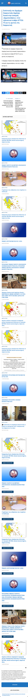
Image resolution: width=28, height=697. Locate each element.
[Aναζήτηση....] (26, 3)
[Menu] (2, 3)
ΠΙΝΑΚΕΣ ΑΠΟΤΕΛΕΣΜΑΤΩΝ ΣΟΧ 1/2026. (12, 241)
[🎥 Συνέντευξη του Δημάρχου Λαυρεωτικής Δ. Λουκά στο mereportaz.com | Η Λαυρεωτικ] (14, 413)
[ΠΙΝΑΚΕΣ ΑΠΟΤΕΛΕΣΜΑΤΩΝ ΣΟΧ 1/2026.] (14, 230)
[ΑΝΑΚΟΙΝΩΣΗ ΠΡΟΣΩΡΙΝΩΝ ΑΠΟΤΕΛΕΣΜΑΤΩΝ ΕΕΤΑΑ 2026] (14, 364)
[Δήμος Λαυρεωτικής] (14, 3)
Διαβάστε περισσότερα (7, 462)
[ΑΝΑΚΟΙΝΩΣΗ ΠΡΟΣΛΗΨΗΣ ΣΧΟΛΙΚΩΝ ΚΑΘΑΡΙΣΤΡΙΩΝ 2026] (14, 388)
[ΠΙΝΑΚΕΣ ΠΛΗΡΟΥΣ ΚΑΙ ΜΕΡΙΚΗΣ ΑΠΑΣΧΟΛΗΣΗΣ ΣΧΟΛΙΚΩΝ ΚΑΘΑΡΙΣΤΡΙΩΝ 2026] (14, 154)
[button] (26, 667)
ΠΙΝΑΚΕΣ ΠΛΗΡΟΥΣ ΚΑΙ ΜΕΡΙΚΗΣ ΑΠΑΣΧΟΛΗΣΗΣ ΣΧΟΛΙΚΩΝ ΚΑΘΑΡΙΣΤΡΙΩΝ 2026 (13, 484)
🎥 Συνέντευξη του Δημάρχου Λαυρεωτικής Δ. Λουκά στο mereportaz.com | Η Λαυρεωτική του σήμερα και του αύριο (14, 426)
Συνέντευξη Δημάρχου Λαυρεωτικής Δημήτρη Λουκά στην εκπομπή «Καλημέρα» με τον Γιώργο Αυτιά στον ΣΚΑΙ (7, 103)
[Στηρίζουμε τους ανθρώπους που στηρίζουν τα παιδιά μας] (14, 178)
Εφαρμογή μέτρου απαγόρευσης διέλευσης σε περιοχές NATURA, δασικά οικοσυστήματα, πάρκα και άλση (14, 140)
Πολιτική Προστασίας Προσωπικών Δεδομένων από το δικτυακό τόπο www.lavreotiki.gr (13, 694)
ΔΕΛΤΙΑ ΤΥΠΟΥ (23, 29)
